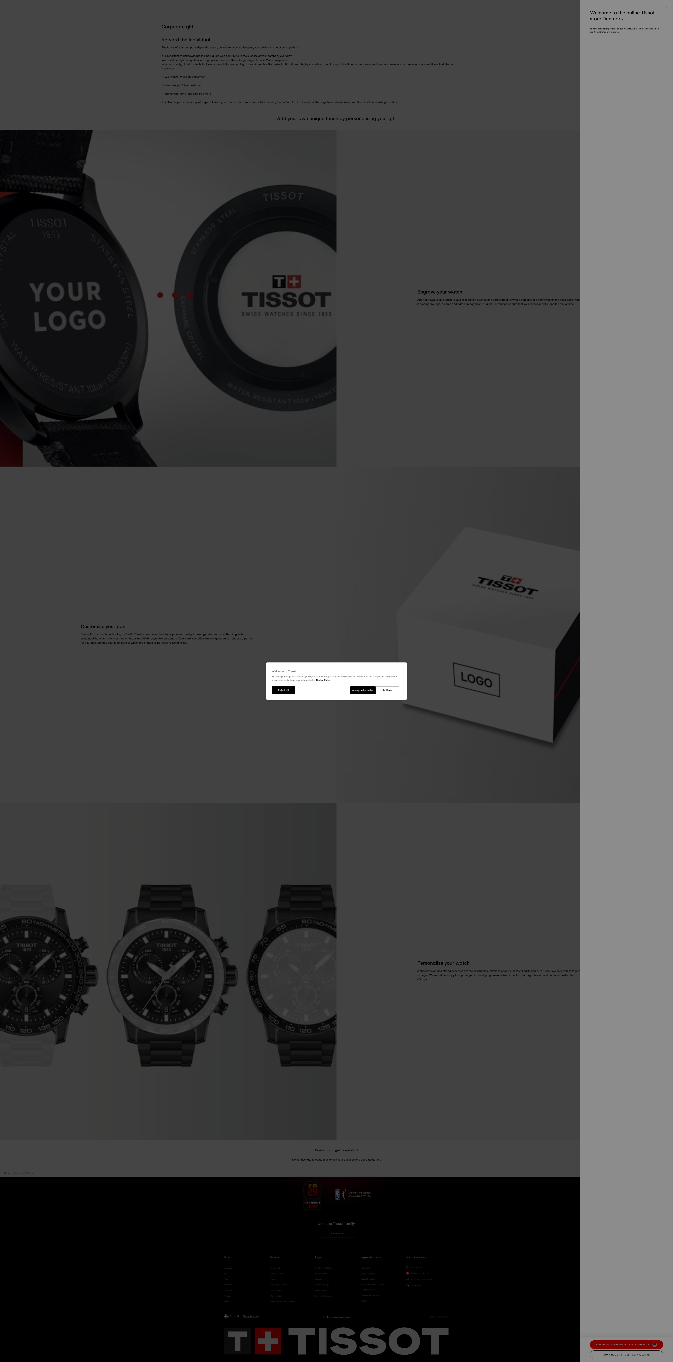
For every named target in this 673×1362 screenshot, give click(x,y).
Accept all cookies (362, 690)
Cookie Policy (323, 680)
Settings (387, 690)
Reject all (283, 690)
